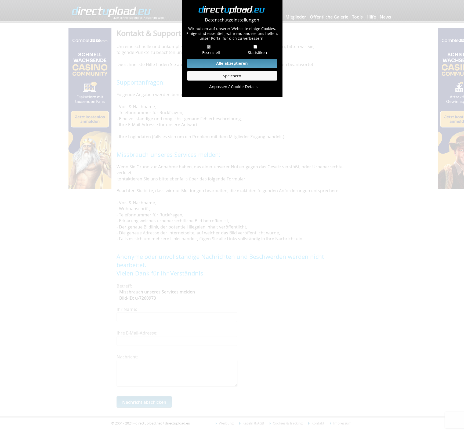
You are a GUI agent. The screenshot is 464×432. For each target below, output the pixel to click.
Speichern (232, 75)
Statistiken (257, 52)
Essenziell (211, 52)
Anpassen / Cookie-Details (233, 86)
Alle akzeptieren (232, 63)
